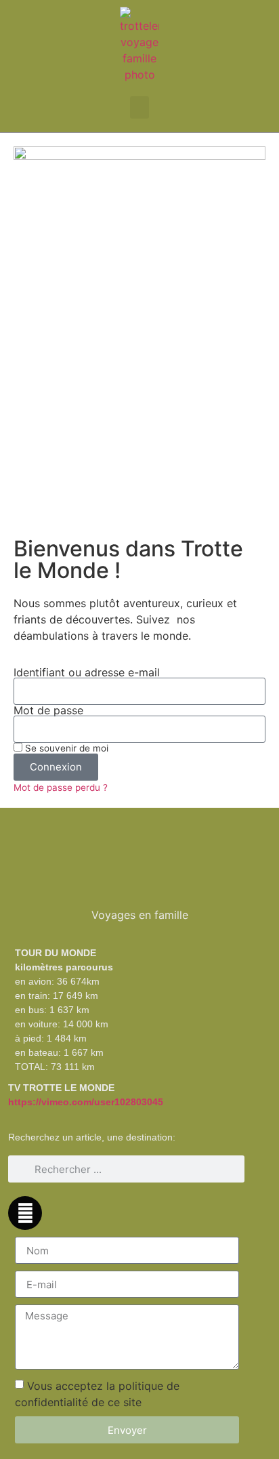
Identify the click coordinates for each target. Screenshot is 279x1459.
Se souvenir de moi (65, 748)
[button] (139, 107)
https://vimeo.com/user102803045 (85, 1101)
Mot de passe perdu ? (61, 787)
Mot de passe (48, 710)
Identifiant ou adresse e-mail (87, 672)
